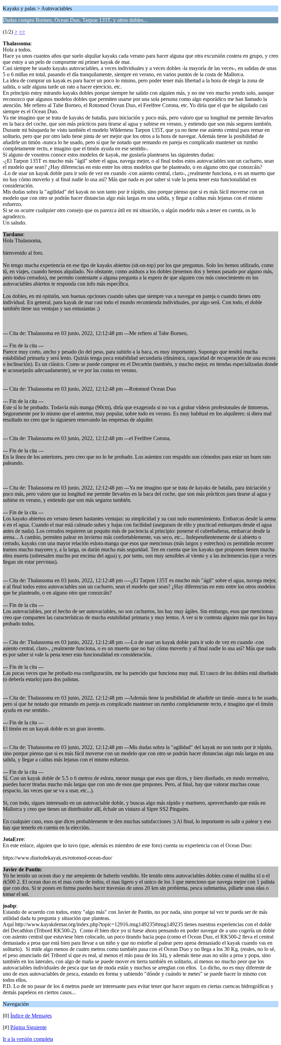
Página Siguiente (28, 1027)
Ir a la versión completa (28, 1039)
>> (22, 32)
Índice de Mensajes (31, 1016)
